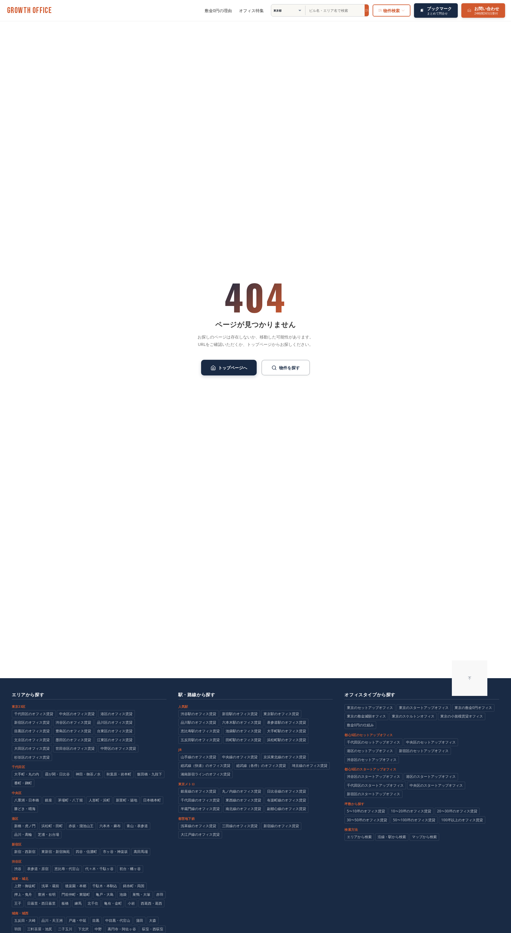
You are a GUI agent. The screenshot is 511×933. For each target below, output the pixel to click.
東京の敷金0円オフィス (473, 707)
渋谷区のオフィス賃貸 (73, 722)
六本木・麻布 (110, 826)
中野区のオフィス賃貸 (118, 748)
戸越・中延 (77, 920)
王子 (17, 903)
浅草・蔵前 (50, 886)
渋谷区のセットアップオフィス (372, 759)
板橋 (65, 903)
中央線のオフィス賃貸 (240, 757)
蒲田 (139, 920)
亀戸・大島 (105, 894)
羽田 (17, 929)
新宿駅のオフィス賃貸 (240, 714)
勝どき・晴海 (24, 808)
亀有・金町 (113, 903)
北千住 (93, 903)
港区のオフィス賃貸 (116, 714)
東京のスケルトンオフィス (413, 716)
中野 (98, 929)
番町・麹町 (23, 783)
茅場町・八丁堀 (70, 800)
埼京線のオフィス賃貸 (309, 765)
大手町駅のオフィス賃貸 (286, 731)
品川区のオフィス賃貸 (114, 722)
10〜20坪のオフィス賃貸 (411, 811)
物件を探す (289, 367)
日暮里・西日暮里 (41, 903)
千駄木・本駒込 (104, 886)
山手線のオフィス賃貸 (198, 757)
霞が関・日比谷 (57, 774)
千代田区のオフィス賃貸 (33, 714)
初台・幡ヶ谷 (130, 868)
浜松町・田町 (52, 826)
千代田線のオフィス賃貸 (200, 800)
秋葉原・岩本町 (118, 774)
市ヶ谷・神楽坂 (115, 851)
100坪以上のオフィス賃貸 (462, 820)
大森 (152, 920)
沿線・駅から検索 (392, 837)
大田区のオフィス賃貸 (32, 748)
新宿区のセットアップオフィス (424, 751)
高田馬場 (141, 851)
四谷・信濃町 (86, 851)
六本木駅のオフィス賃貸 (241, 722)
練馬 (78, 903)
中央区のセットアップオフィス (431, 742)
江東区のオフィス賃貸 (114, 740)
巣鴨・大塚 (141, 894)
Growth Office (29, 11)
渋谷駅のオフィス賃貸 (198, 714)
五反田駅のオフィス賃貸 (200, 740)
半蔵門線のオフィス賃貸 (200, 808)
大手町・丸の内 (26, 774)
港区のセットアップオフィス (370, 751)
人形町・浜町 (99, 800)
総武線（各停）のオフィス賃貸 (261, 765)
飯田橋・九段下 (149, 774)
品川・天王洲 (52, 920)
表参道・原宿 (37, 868)
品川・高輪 (23, 834)
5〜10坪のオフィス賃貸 (366, 811)
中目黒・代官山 (117, 920)
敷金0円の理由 (218, 10)
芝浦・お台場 (48, 834)
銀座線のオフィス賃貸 (198, 791)
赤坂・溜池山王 (81, 826)
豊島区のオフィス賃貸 (73, 731)
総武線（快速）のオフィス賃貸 (205, 765)
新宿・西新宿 (24, 851)
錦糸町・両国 (133, 886)
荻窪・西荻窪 (152, 929)
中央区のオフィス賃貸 (77, 714)
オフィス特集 (251, 10)
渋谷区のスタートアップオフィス (373, 776)
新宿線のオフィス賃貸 (281, 826)
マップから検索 (424, 837)
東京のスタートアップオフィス (424, 707)
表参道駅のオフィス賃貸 (286, 722)
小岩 (131, 903)
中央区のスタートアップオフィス (436, 785)
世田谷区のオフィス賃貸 (75, 748)
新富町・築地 (126, 800)
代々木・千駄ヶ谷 (99, 868)
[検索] (367, 10)
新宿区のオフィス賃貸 (32, 722)
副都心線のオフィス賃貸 (286, 808)
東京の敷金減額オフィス (366, 716)
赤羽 (159, 894)
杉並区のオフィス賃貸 (32, 757)
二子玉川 (65, 929)
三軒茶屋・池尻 (39, 929)
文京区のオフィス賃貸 (32, 740)
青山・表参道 (137, 826)
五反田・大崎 (24, 920)
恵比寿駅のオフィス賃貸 (200, 731)
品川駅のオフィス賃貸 (198, 722)
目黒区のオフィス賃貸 (32, 731)
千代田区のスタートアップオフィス (375, 785)
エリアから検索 (359, 837)
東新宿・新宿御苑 (55, 851)
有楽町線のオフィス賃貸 (286, 800)
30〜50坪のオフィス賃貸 (367, 820)
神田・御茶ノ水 (88, 774)
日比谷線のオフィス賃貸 (286, 791)
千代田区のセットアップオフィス (373, 742)
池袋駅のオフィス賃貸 (243, 731)
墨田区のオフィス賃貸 (73, 740)
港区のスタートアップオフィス (431, 776)
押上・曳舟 (23, 894)
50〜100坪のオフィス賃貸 (414, 820)
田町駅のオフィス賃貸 (243, 740)
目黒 (95, 920)
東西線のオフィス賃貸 (243, 800)
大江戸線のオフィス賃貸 (200, 834)
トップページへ (232, 367)
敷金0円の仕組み (360, 725)
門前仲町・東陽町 (76, 894)
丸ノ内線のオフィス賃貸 (241, 791)
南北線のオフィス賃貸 (243, 808)
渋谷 (17, 868)
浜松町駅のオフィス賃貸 (286, 740)
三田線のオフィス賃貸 (240, 826)
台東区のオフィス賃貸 (114, 731)
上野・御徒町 (24, 886)
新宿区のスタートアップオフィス (373, 794)
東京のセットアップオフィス (370, 707)
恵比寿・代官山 (66, 868)
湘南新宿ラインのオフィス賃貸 (205, 774)
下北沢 (83, 929)
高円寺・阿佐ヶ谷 (122, 929)
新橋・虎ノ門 (24, 826)
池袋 (123, 894)
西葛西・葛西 (151, 903)
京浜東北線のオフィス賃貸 (284, 757)
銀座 (48, 800)
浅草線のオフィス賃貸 (198, 826)
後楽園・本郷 (75, 886)
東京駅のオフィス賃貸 (281, 714)
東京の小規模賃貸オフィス (461, 716)
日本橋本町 (152, 800)
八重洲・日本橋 (26, 800)
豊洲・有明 (47, 894)
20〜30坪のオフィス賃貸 (457, 811)
